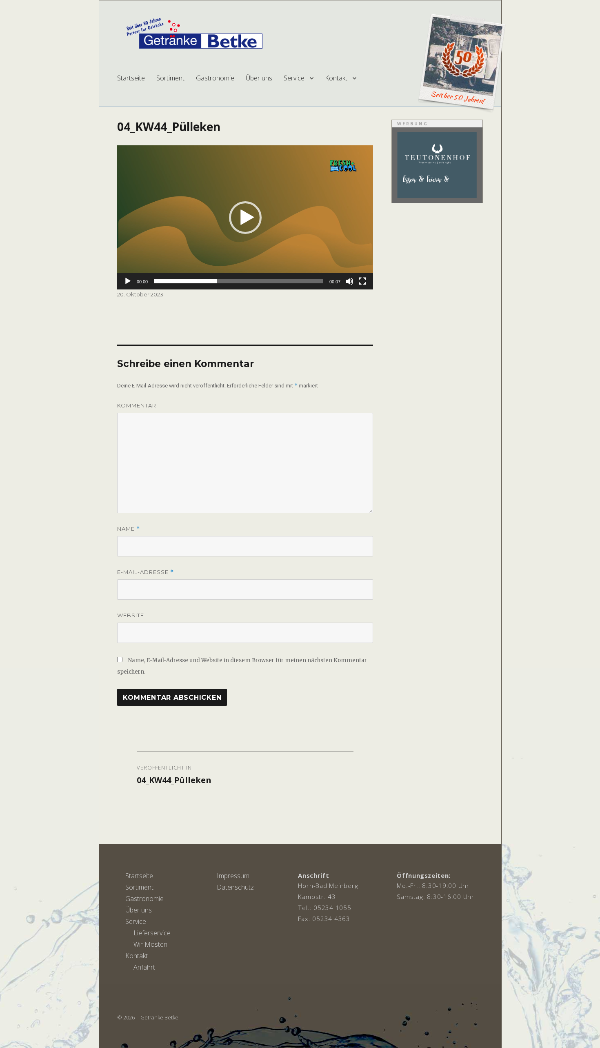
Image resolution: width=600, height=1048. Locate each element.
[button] (245, 217)
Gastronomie (215, 77)
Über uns (259, 77)
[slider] (238, 281)
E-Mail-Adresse (145, 572)
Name (128, 528)
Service (294, 77)
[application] (245, 217)
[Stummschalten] (349, 281)
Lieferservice (152, 932)
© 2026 (126, 1017)
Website (130, 615)
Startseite (131, 77)
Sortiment (170, 77)
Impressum (233, 875)
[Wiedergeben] (128, 281)
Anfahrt (144, 967)
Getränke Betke (159, 1017)
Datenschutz (235, 887)
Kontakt (336, 77)
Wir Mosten (150, 944)
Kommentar (136, 405)
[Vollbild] (362, 281)
